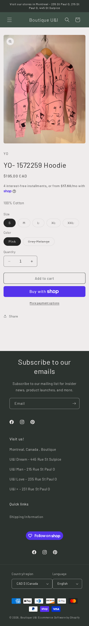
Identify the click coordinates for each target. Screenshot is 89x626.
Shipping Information (26, 517)
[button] (9, 20)
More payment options (44, 303)
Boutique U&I (28, 617)
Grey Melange (41, 242)
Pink (12, 241)
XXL (73, 224)
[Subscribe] (74, 403)
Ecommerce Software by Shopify (59, 617)
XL (56, 224)
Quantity (9, 252)
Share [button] (13, 316)
